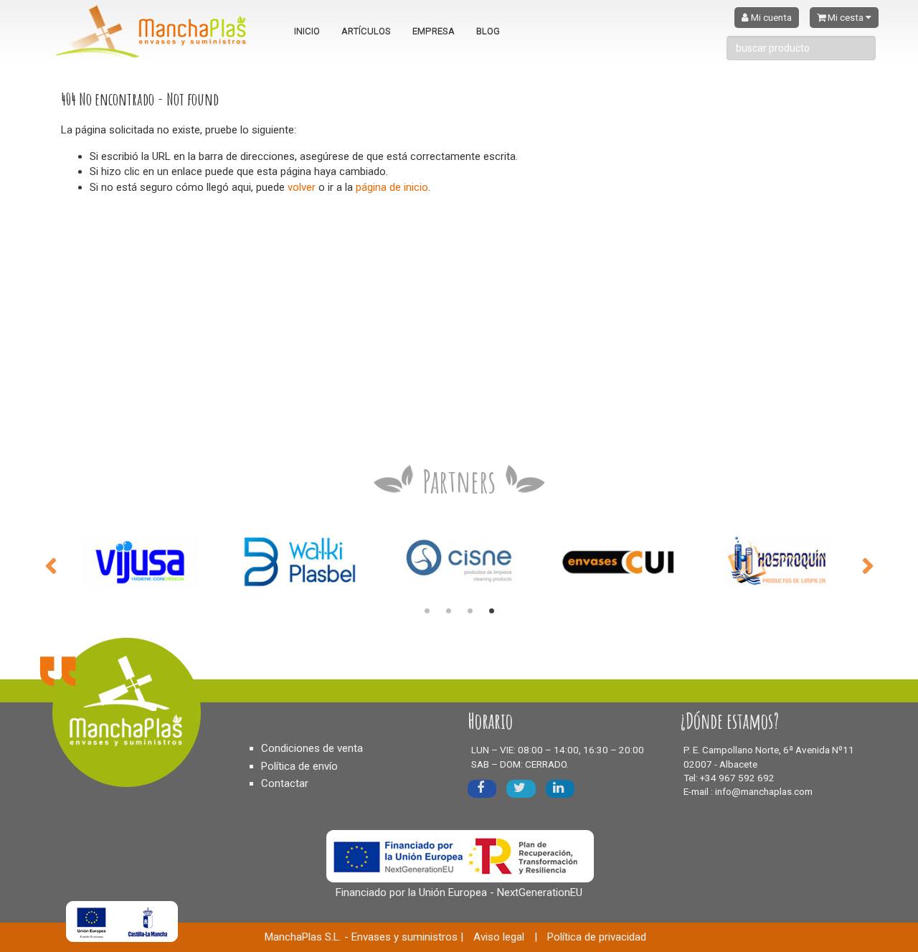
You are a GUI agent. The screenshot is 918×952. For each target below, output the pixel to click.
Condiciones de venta (312, 748)
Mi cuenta (770, 17)
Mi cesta (845, 17)
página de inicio (392, 187)
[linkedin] (560, 789)
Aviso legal (498, 936)
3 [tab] (470, 611)
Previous (50, 564)
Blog (488, 31)
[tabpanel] (140, 561)
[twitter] (521, 789)
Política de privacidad (596, 936)
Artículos (366, 31)
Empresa (433, 31)
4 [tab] (491, 611)
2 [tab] (448, 611)
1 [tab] (427, 611)
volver (302, 187)
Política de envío (299, 766)
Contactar (284, 783)
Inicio (307, 31)
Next (868, 564)
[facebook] (482, 789)
